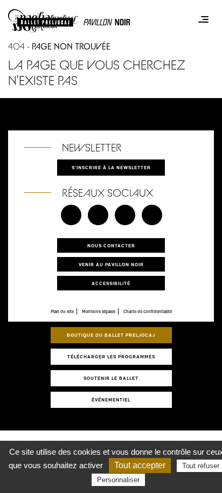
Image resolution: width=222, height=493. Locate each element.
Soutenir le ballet (111, 378)
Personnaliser (118, 480)
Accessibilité (111, 283)
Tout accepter (139, 465)
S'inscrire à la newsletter (111, 167)
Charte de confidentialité (147, 311)
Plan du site (62, 311)
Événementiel (111, 399)
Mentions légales (98, 311)
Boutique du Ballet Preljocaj (111, 335)
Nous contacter (111, 245)
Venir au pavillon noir (111, 264)
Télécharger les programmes (111, 356)
